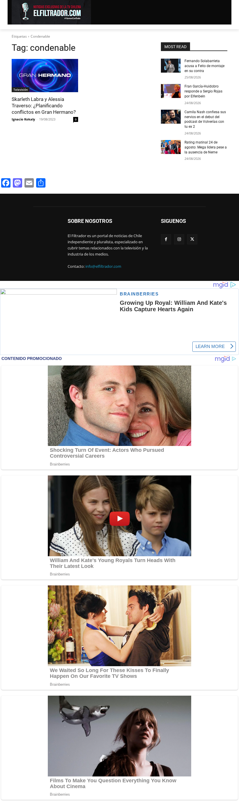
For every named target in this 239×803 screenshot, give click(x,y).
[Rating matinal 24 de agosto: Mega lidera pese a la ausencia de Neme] (171, 147)
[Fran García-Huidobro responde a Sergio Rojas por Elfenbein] (171, 91)
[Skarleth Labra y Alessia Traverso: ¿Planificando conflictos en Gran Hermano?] (45, 75)
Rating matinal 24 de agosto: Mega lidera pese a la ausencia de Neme (205, 147)
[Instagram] (179, 239)
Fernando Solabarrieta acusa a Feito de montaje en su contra (204, 66)
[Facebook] (166, 239)
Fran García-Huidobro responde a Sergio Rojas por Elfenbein (203, 91)
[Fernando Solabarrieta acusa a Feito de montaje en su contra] (171, 66)
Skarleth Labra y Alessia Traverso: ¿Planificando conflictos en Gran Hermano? (44, 105)
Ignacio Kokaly (23, 119)
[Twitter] (192, 239)
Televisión (20, 90)
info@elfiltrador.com (103, 266)
